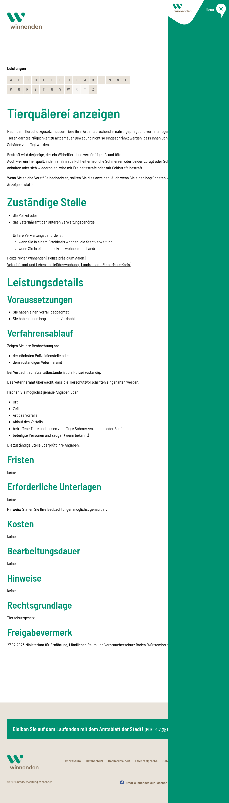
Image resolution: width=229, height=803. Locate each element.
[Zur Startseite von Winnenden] (24, 21)
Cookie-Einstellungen (207, 761)
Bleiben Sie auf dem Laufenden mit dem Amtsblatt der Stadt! (90, 729)
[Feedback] (218, 684)
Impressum (73, 761)
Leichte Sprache (146, 761)
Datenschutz (94, 761)
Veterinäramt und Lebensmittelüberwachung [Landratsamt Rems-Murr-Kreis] (69, 264)
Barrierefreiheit (119, 761)
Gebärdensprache (174, 761)
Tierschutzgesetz (21, 617)
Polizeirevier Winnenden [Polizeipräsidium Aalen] (46, 257)
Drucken (216, 782)
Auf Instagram (189, 782)
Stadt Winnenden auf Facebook (147, 782)
